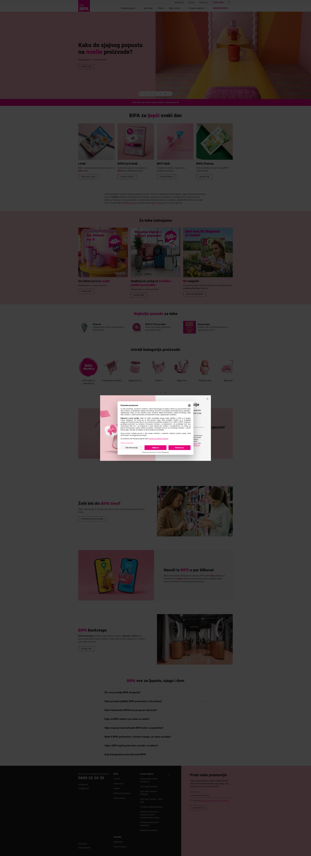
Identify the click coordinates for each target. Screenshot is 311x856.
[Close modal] (207, 398)
